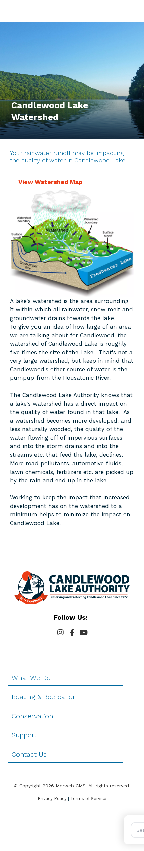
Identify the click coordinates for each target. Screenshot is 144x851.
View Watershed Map (50, 181)
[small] (60, 633)
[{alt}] (72, 587)
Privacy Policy (52, 798)
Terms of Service (88, 798)
